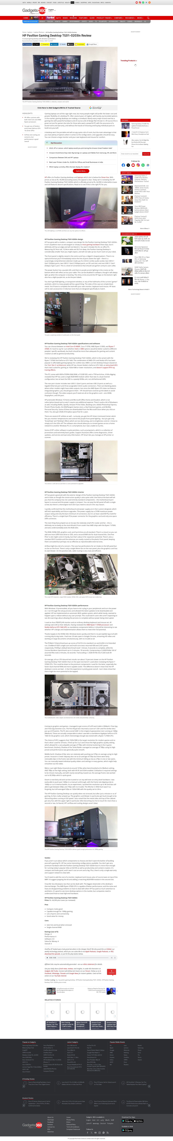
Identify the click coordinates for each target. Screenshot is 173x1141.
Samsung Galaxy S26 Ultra (30, 1045)
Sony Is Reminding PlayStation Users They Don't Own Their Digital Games (39, 1083)
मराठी (112, 1120)
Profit (35, 2)
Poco (125, 1062)
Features (83, 18)
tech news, (64, 968)
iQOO (111, 1062)
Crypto (84, 21)
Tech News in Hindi (128, 234)
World (29, 2)
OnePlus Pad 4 (47, 1052)
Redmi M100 (71, 1055)
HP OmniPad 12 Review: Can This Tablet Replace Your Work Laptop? (136, 1083)
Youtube (95, 1132)
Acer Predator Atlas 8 (93, 1060)
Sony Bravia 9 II (91, 1057)
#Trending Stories (28, 1079)
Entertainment (75, 21)
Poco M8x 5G (71, 1050)
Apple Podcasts (90, 951)
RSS (112, 951)
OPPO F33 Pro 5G (48, 1055)
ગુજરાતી (88, 1123)
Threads (63, 973)
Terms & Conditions (72, 1127)
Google (112, 1050)
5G (145, 21)
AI (42, 18)
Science (129, 21)
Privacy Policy (70, 1120)
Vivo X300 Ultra (27, 1057)
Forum (87, 971)
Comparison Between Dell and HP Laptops (63, 157)
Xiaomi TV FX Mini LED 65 (94, 1055)
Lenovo (126, 1048)
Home (25, 18)
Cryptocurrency (48, 1057)
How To (57, 21)
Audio (91, 21)
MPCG (102, 2)
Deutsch (103, 1123)
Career (68, 1117)
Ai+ (111, 1045)
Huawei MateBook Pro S (74, 1064)
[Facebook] (123, 165)
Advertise (50, 1132)
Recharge (129, 18)
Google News (73, 973)
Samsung (140, 1048)
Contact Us (51, 1127)
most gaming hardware (91, 244)
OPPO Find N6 (26, 1052)
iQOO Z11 (70, 1052)
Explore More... (81, 171)
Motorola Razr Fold (28, 1048)
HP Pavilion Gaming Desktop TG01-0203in (88, 980)
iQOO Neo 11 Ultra (72, 1057)
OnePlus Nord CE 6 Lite (50, 1050)
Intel (76, 349)
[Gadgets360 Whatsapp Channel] (143, 165)
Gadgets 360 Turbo (51, 971)
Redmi (140, 1045)
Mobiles (42, 21)
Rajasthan (96, 2)
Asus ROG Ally (91, 1062)
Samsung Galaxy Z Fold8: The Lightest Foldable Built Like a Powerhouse (140, 126)
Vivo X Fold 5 (26, 1072)
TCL (139, 1055)
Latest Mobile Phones (49, 1069)
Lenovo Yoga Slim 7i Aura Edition (32, 1067)
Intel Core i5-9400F (73, 346)
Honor (112, 1055)
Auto (58, 18)
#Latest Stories (27, 1098)
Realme (126, 1064)
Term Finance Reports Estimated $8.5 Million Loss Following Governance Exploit (105, 1104)
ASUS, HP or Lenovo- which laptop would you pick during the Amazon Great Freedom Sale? (80, 148)
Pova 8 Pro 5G (71, 1062)
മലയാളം (96, 1123)
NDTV (24, 2)
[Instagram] (138, 165)
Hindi (93, 1120)
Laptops (29, 32)
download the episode (52, 954)
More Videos (144, 228)
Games (77, 2)
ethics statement (89, 964)
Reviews (73, 18)
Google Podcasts (102, 951)
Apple (111, 1048)
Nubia (125, 1055)
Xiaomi (140, 1060)
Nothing (126, 1052)
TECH (72, 2)
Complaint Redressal (73, 1129)
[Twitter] (128, 165)
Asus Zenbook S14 (28, 1060)
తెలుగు (107, 1120)
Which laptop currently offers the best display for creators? (69, 167)
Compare (118, 18)
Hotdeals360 (113, 21)
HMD (111, 1052)
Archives (50, 1124)
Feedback (50, 1122)
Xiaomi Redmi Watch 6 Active (95, 1050)
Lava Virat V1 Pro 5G (73, 1048)
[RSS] (149, 2)
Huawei (112, 1057)
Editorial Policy (71, 1124)
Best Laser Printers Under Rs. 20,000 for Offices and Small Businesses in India (76, 162)
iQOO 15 (25, 1062)
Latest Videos (126, 173)
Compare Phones (48, 1071)
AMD (82, 349)
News (65, 18)
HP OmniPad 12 (48, 1048)
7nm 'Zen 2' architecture (57, 365)
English (88, 1120)
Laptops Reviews (39, 32)
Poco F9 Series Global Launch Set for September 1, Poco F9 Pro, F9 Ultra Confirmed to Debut (39, 1104)
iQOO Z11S (70, 1060)
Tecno (139, 1057)
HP (46, 177)
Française (110, 1123)
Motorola (126, 1050)
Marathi (108, 2)
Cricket (49, 2)
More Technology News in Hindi (138, 289)
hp (57, 980)
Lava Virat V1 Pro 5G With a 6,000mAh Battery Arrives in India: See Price (73, 1083)
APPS (89, 2)
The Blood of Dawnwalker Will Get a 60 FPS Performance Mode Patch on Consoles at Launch (137, 1104)
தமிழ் (102, 1120)
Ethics (68, 1122)
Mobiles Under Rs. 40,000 (30, 1055)
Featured (125, 120)
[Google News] (148, 165)
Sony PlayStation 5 (49, 1045)
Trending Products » (129, 61)
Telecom (50, 21)
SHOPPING (84, 2)
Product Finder (104, 18)
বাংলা (98, 1120)
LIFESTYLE (61, 2)
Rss (107, 1132)
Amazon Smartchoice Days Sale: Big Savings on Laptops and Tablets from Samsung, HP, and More (82, 153)
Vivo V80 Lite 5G (72, 1045)
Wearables (138, 21)
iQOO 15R (25, 1069)
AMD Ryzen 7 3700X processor (97, 625)
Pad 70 (89, 1048)
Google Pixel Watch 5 (93, 1052)
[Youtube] (133, 165)
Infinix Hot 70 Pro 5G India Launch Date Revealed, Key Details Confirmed (73, 1102)
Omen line (105, 177)
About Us (50, 1117)
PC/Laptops (103, 21)
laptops (80, 177)
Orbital (108, 949)
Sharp (139, 1050)
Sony (139, 1052)
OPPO (125, 1060)
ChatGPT (24, 1050)
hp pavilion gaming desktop (66, 980)
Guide (92, 18)
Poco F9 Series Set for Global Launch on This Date (105, 1083)
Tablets (122, 21)
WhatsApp (55, 973)
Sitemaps (50, 1120)
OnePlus (126, 1057)
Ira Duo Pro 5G (91, 1045)
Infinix (111, 1060)
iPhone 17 (46, 1062)
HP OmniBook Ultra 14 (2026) (52, 1060)
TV (96, 21)
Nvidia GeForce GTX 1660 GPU (56, 627)
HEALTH (67, 2)
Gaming (64, 21)
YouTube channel (60, 976)
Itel (111, 1064)
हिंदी (39, 2)
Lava (125, 1045)
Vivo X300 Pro (26, 1064)
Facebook (48, 973)
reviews (70, 968)
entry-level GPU (112, 365)
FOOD (54, 2)
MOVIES (43, 2)
